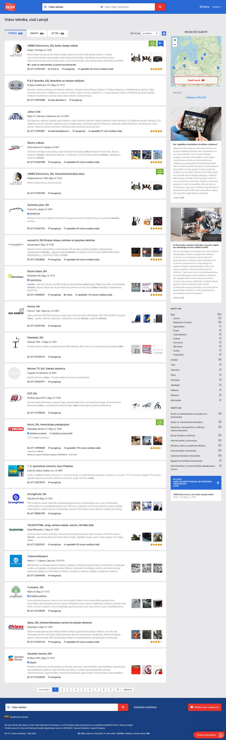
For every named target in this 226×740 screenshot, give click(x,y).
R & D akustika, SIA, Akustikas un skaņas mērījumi (55, 80)
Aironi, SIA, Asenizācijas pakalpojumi (48, 424)
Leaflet (218, 85)
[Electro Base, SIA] (16, 275)
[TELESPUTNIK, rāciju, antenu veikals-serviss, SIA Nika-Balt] (16, 530)
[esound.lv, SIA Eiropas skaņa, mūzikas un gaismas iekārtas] (16, 244)
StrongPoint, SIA (36, 494)
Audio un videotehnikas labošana (187, 422)
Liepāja (174, 360)
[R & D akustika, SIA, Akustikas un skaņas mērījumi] (16, 85)
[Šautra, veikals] (16, 147)
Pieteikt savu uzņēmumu (206, 707)
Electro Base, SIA (37, 271)
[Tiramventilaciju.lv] (16, 561)
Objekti (33, 662)
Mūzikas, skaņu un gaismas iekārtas (188, 445)
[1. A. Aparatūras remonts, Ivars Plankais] (16, 471)
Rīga (173, 314)
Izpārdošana (35, 280)
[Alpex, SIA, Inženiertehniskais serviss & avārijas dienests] (16, 627)
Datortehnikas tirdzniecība (183, 451)
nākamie (127, 689)
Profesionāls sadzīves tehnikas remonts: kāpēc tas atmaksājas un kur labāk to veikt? (196, 246)
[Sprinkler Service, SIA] (16, 658)
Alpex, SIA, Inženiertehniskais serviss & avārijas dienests (59, 622)
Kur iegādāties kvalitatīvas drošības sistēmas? (195, 144)
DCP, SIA (32, 393)
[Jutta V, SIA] (16, 116)
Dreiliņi (176, 350)
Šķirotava (177, 346)
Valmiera (175, 370)
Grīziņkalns (178, 354)
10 (117, 689)
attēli (57, 33)
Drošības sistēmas (38, 596)
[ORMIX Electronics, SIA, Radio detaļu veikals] (16, 50)
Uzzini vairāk (178, 197)
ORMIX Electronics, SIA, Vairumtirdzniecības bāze (55, 173)
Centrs (176, 318)
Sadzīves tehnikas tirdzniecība (185, 456)
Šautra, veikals (35, 142)
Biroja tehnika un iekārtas (183, 435)
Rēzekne (175, 395)
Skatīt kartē (194, 80)
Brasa (176, 330)
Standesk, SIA (35, 337)
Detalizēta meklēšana (145, 707)
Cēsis (173, 375)
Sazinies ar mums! (38, 433)
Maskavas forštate (182, 322)
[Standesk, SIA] (16, 342)
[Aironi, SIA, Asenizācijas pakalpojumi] (16, 429)
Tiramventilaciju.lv (37, 556)
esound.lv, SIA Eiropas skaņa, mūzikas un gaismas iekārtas (61, 240)
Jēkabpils (175, 385)
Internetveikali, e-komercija (184, 440)
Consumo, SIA (35, 587)
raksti (36, 33)
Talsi (173, 365)
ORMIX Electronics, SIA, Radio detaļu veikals (52, 45)
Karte (206, 6)
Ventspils (175, 380)
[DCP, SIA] (16, 398)
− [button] (175, 45)
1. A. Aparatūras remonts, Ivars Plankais (50, 466)
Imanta (176, 338)
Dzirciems (178, 342)
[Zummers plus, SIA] (16, 209)
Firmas (15, 33)
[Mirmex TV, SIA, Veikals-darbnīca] (218, 68)
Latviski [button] (216, 7)
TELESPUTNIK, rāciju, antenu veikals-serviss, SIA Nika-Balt (60, 525)
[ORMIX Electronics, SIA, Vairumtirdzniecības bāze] (16, 178)
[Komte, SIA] (16, 311)
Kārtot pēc (135, 33)
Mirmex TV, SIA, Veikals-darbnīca (46, 368)
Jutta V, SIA (33, 111)
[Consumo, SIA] (16, 592)
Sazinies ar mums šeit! (62, 433)
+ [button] (175, 40)
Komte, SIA (33, 306)
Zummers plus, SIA (38, 204)
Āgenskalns (178, 326)
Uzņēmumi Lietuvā (19, 717)
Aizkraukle (176, 400)
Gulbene (175, 390)
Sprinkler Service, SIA (39, 653)
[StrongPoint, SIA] (16, 498)
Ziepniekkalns (180, 334)
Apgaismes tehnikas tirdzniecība (186, 461)
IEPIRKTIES (35, 214)
